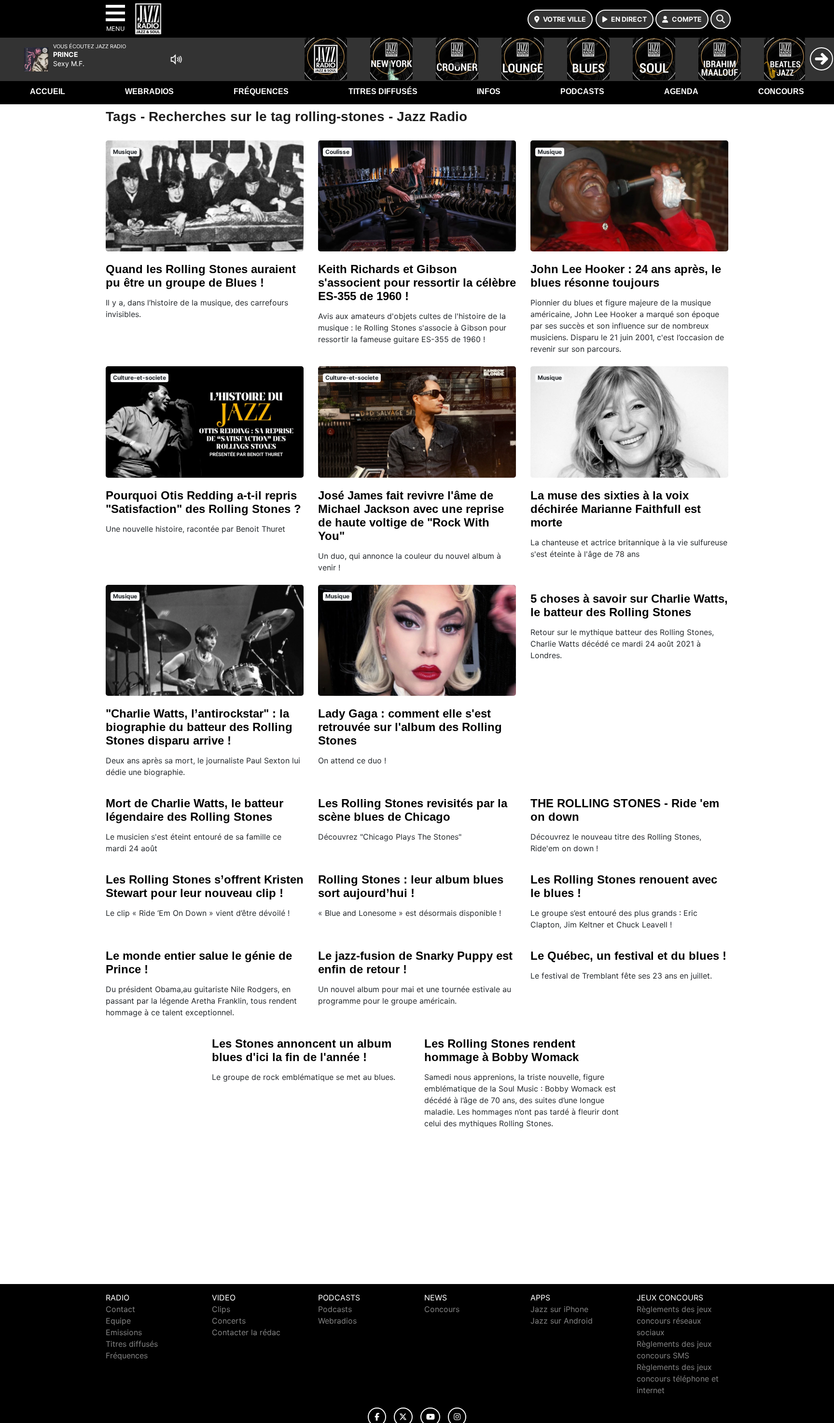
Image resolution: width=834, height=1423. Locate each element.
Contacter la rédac (246, 1332)
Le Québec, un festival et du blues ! (628, 955)
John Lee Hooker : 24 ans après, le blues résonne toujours (625, 275)
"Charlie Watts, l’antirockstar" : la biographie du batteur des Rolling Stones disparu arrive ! (199, 727)
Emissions (124, 1332)
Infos (488, 91)
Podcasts (582, 91)
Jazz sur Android (561, 1321)
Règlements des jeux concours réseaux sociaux (674, 1320)
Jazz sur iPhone (559, 1309)
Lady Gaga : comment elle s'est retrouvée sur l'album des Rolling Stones (410, 727)
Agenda (681, 91)
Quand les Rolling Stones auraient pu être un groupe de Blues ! (201, 275)
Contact (120, 1309)
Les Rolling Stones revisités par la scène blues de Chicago (412, 810)
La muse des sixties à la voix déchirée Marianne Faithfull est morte (615, 509)
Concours (781, 91)
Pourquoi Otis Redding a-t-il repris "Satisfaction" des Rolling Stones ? (203, 502)
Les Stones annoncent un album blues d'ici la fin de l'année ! (301, 1050)
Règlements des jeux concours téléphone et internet (678, 1378)
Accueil (47, 91)
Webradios (149, 91)
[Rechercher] (720, 19)
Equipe (118, 1321)
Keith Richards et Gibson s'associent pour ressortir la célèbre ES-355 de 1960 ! (417, 282)
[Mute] (176, 59)
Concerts (229, 1321)
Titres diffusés (382, 91)
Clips (221, 1309)
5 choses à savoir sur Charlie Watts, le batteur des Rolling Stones (629, 605)
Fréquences (261, 91)
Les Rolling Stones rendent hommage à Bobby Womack (501, 1050)
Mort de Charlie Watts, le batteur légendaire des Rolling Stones (194, 810)
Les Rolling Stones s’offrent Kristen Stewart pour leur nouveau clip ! (205, 886)
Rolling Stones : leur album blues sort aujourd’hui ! (410, 886)
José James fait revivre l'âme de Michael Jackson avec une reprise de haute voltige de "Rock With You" (411, 515)
